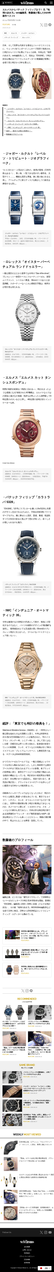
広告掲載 (27, 1259)
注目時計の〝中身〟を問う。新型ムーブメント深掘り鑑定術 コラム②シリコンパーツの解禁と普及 (37, 1117)
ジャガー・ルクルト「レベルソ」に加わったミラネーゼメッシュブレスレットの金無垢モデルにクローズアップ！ (36, 1088)
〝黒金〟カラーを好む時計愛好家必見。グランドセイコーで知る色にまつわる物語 (14, 1050)
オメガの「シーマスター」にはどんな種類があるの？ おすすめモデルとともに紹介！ (14, 1024)
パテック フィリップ (11, 37)
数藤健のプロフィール (14, 134)
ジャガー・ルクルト (28, 33)
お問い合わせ (27, 1250)
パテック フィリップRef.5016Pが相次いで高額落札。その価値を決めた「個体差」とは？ (37, 1103)
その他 (18, 20)
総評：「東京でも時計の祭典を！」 (19, 131)
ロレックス (26, 37)
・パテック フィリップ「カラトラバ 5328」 (22, 124)
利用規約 (27, 1253)
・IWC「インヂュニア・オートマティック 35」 (23, 127)
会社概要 (27, 1247)
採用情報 (27, 1263)
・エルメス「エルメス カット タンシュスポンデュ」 (25, 121)
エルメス (14, 33)
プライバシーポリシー (27, 1256)
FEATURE (11, 20)
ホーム (5, 20)
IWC (5, 33)
